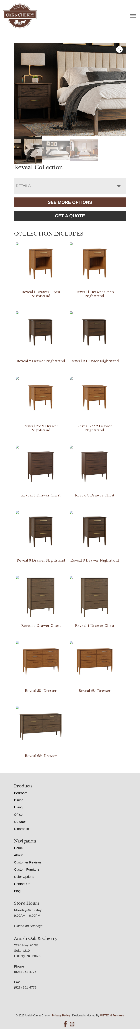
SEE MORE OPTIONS (70, 202)
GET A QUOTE (70, 215)
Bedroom (20, 793)
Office (18, 814)
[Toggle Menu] (133, 16)
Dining (18, 800)
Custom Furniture (26, 869)
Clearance (21, 829)
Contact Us (22, 884)
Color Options (24, 877)
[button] (119, 49)
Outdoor (20, 822)
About (18, 855)
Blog (17, 891)
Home (18, 848)
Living (18, 807)
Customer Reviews (28, 862)
